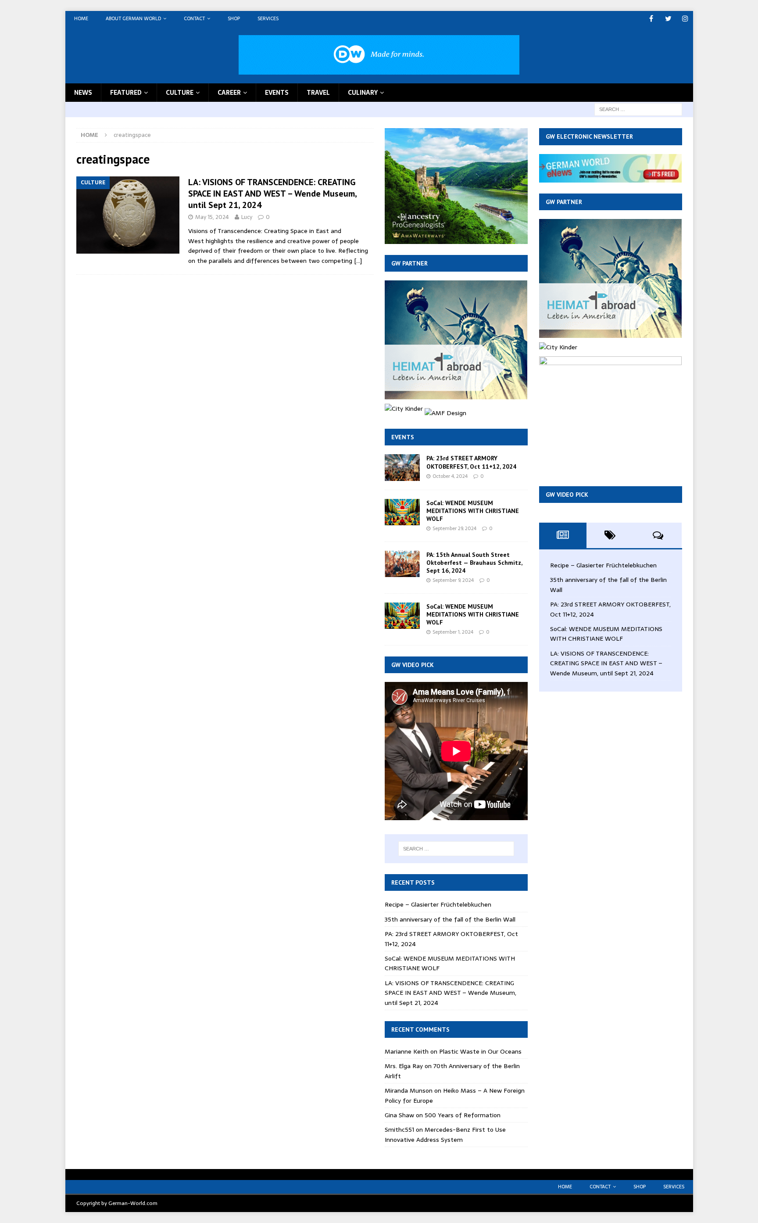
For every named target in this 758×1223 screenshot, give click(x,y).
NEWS (83, 92)
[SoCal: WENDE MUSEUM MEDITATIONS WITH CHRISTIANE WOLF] (402, 512)
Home (81, 18)
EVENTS (277, 92)
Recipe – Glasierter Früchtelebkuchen (438, 904)
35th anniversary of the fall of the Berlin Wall (450, 919)
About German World (133, 18)
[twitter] (668, 18)
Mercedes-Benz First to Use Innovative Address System (445, 1134)
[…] (358, 260)
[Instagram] (685, 18)
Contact (194, 18)
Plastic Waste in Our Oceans (480, 1051)
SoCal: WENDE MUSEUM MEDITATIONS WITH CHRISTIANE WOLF (472, 511)
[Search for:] (638, 109)
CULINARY (363, 92)
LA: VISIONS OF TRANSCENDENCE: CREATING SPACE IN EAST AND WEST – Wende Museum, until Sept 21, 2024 (272, 193)
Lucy (246, 217)
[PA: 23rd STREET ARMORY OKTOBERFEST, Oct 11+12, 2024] (402, 467)
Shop (234, 18)
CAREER (229, 92)
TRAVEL (318, 92)
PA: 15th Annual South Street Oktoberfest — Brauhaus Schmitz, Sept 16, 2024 (474, 562)
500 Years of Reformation (463, 1115)
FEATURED (126, 92)
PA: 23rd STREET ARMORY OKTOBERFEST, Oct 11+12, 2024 (471, 462)
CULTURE (179, 92)
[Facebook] (651, 18)
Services (268, 18)
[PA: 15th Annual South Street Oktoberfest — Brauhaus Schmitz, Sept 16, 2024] (402, 564)
